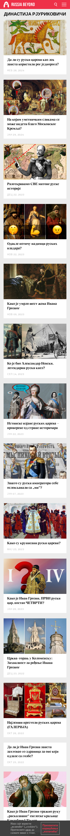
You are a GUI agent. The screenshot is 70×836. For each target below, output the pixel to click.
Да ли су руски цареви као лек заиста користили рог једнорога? (33, 62)
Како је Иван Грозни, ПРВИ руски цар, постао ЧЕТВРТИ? (33, 601)
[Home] (6, 4)
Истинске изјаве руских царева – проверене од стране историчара (33, 426)
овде (28, 829)
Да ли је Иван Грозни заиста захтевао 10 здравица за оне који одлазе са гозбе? (33, 751)
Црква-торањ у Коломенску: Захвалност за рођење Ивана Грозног (30, 663)
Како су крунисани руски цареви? (34, 543)
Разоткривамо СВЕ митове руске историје (33, 186)
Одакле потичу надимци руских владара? (32, 246)
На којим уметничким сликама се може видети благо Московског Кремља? (33, 124)
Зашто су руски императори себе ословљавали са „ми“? (32, 486)
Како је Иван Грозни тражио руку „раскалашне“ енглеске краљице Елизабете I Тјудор (33, 816)
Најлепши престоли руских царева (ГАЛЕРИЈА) (34, 725)
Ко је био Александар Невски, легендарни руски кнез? (30, 366)
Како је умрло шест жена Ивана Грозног (32, 306)
